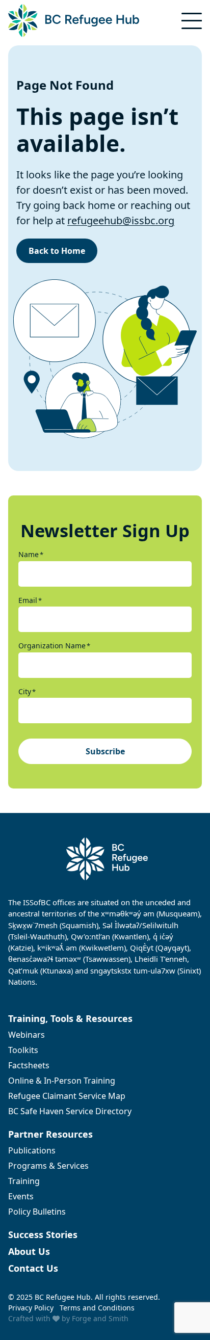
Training (24, 1181)
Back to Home (57, 250)
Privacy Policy (31, 1307)
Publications (32, 1150)
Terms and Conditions (97, 1307)
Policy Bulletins (37, 1211)
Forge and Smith (100, 1318)
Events (21, 1196)
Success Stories (42, 1234)
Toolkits (23, 1050)
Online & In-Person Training (61, 1080)
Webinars (26, 1034)
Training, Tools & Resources (70, 1018)
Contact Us (33, 1268)
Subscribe (105, 751)
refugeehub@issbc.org (120, 220)
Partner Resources (50, 1134)
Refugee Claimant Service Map (66, 1095)
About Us (29, 1251)
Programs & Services (48, 1165)
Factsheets (28, 1065)
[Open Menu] (191, 21)
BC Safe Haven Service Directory (70, 1111)
